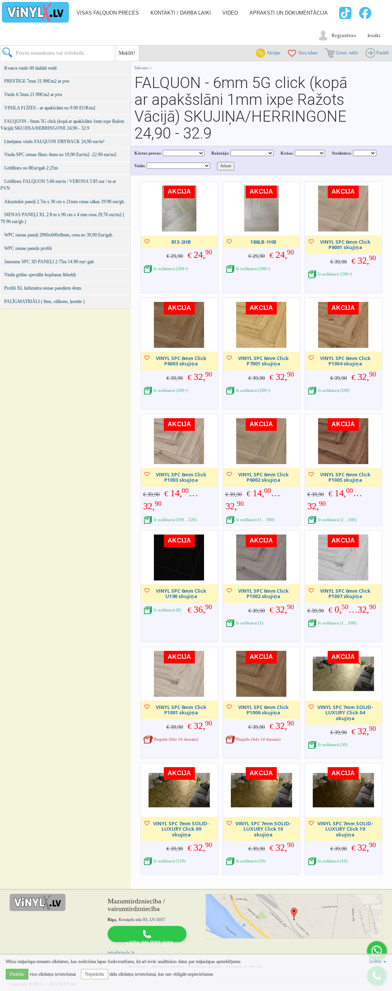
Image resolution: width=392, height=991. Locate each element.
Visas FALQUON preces (108, 13)
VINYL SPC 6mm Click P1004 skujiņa (345, 361)
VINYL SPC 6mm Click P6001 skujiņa (345, 244)
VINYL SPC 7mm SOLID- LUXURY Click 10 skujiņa (263, 829)
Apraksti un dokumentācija (289, 13)
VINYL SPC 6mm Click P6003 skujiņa (181, 361)
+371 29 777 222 (149, 943)
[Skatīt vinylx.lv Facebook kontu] (366, 13)
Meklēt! (127, 53)
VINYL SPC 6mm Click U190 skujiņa (181, 593)
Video (230, 13)
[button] (376, 950)
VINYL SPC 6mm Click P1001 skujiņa (181, 710)
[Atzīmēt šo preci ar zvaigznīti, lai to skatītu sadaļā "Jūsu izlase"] (147, 241)
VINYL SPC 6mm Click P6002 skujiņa (263, 477)
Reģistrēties (344, 35)
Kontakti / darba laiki (180, 13)
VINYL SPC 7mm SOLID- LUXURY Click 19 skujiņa (345, 829)
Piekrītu (17, 974)
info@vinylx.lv (121, 952)
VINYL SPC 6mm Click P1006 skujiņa (263, 710)
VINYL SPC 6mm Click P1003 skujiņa (181, 477)
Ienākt (374, 35)
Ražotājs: (220, 153)
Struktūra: (342, 153)
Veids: (139, 165)
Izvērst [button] (375, 961)
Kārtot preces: (148, 153)
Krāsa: (287, 153)
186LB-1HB (263, 241)
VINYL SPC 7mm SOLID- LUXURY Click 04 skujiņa (345, 713)
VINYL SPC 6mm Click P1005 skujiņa (345, 477)
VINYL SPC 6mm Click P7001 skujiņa (263, 361)
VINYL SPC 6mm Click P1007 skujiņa (345, 593)
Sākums (141, 67)
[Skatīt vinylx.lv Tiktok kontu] (344, 13)
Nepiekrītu (94, 974)
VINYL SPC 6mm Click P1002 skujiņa (263, 593)
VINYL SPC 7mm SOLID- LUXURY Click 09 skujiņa (181, 829)
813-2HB (181, 241)
